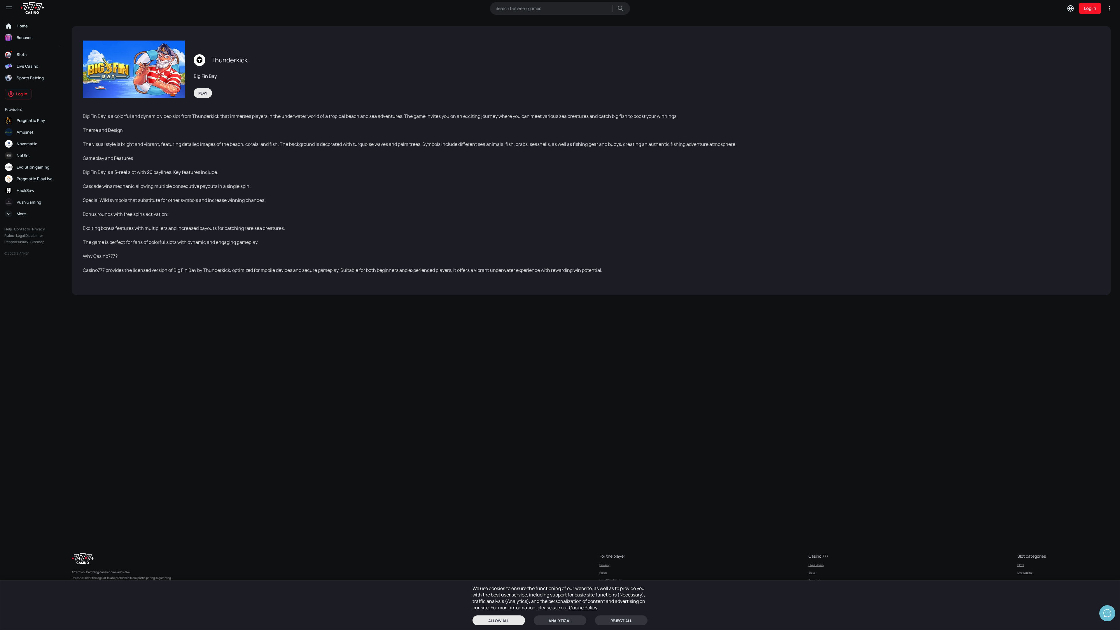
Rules (9, 235)
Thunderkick (229, 60)
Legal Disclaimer (29, 235)
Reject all (621, 620)
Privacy (38, 229)
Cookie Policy (583, 607)
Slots (811, 572)
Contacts (22, 229)
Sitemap (37, 241)
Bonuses (814, 580)
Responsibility (16, 241)
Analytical (560, 620)
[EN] (1070, 8)
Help (8, 229)
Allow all (498, 620)
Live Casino (816, 565)
